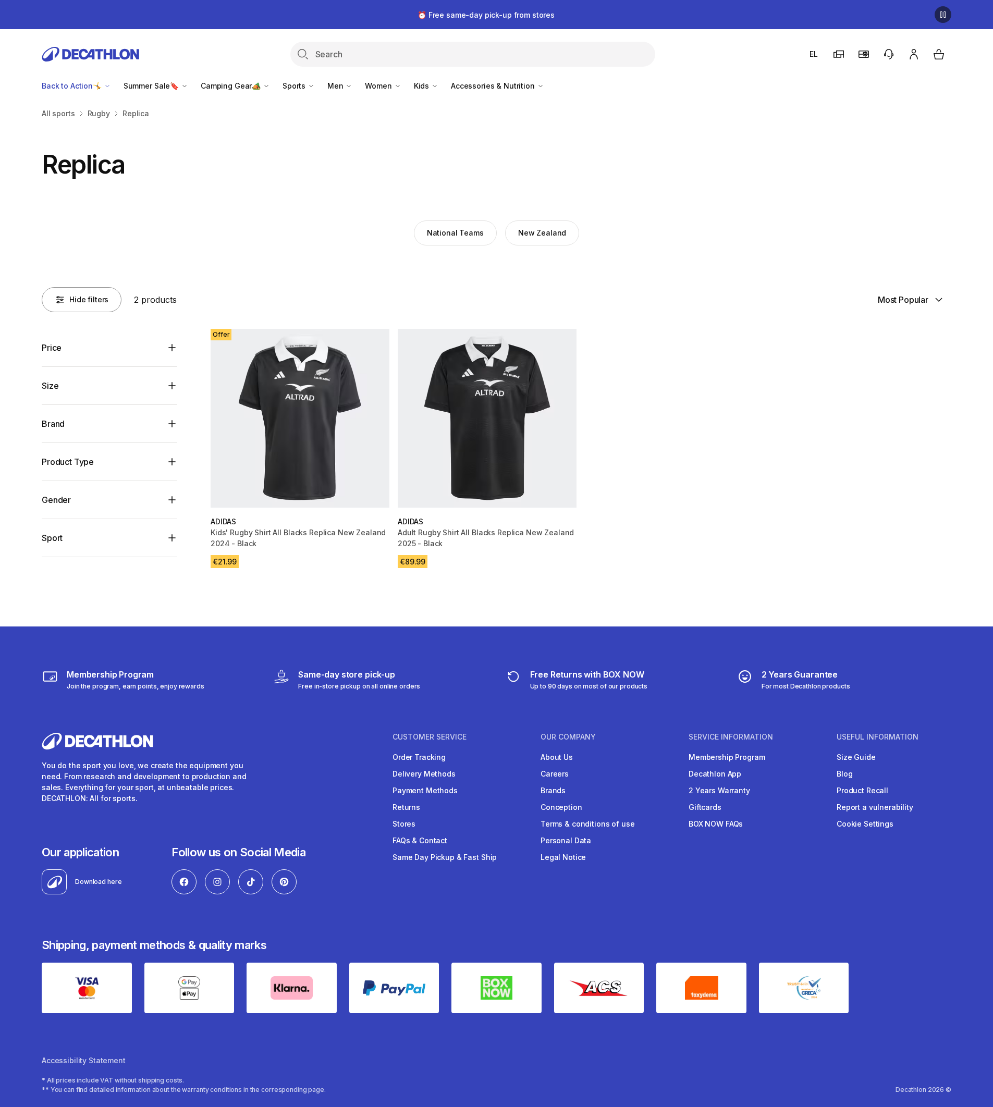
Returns (406, 807)
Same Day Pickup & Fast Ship (445, 857)
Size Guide (856, 757)
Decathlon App (715, 773)
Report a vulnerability (875, 807)
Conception (561, 807)
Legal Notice (563, 857)
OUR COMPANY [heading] (568, 737)
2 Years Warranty (719, 790)
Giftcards (705, 807)
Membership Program (727, 757)
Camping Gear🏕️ (232, 85)
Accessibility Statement (84, 1060)
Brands (553, 790)
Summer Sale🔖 (152, 85)
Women (379, 85)
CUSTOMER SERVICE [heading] (430, 737)
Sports (295, 85)
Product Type (68, 462)
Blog (844, 773)
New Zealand (542, 232)
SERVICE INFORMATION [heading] (731, 737)
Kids (422, 85)
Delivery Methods (424, 773)
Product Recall (862, 790)
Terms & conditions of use (588, 823)
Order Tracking (419, 757)
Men (336, 85)
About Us (557, 757)
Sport (52, 538)
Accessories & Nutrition (494, 85)
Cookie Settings (865, 823)
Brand (53, 424)
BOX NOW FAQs (716, 823)
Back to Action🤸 (73, 85)
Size (50, 385)
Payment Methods (425, 790)
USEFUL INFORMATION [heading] (877, 737)
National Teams (455, 232)
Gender (56, 500)
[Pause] (943, 14)
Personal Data (566, 840)
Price (52, 347)
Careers (555, 773)
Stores (404, 823)
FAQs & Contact (420, 840)
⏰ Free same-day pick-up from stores (486, 14)
